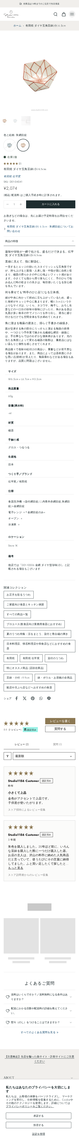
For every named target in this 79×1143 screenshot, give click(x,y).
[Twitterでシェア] (25, 698)
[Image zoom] (39, 75)
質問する (60, 729)
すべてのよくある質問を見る (38, 1032)
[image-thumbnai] (4, 120)
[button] (50, 204)
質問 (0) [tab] (57, 744)
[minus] (7, 204)
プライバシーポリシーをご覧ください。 (30, 1106)
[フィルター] (7, 756)
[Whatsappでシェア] (41, 698)
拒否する (38, 1125)
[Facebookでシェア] (16, 698)
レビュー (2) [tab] (22, 744)
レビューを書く (60, 721)
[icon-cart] (64, 14)
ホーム (17, 25)
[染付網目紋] (9, 145)
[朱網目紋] (23, 145)
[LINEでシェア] (49, 698)
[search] (55, 14)
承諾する (38, 1116)
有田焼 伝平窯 (12, 176)
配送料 (15, 195)
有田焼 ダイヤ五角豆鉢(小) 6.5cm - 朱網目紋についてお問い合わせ (40, 229)
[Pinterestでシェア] (33, 698)
